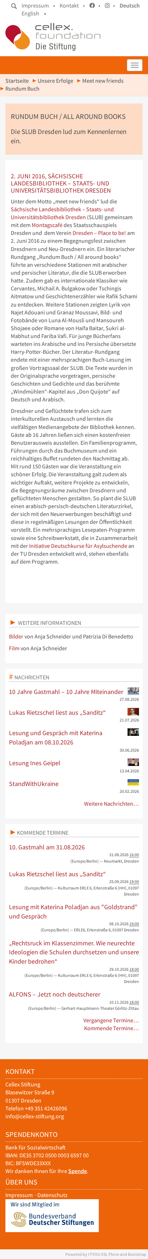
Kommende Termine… (111, 1028)
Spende (77, 1171)
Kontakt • (72, 5)
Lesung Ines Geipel (34, 763)
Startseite (17, 80)
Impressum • (38, 5)
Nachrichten (31, 677)
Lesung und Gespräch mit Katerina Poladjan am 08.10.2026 (55, 737)
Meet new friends (103, 80)
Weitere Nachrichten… (111, 803)
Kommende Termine (42, 832)
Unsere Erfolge (55, 80)
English (30, 13)
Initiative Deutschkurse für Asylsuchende (78, 545)
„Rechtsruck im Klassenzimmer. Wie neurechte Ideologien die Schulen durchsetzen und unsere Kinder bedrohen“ (74, 952)
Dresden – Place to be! (100, 233)
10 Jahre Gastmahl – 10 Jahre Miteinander (66, 692)
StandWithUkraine (34, 784)
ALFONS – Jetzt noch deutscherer (54, 994)
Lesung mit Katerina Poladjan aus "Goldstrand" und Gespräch (73, 911)
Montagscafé (48, 225)
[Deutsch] (53, 37)
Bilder (16, 636)
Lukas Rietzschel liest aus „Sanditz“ (57, 712)
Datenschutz (52, 1195)
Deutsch (130, 5)
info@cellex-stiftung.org (34, 1116)
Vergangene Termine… (111, 1020)
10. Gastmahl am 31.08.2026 (47, 847)
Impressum (19, 1195)
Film (14, 648)
